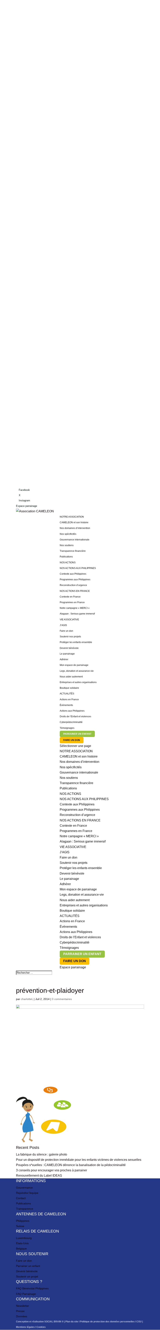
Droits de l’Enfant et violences (75, 716)
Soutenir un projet (27, 1276)
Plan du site (71, 1321)
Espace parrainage (26, 505)
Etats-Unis (22, 1243)
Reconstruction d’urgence (73, 585)
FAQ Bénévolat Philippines (32, 1288)
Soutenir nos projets (70, 636)
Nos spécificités (68, 534)
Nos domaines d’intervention (75, 528)
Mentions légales (25, 1327)
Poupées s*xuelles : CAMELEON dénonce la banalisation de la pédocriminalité (71, 1165)
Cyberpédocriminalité (71, 722)
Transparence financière (73, 551)
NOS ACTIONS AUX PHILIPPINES (84, 799)
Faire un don (66, 631)
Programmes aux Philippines (75, 579)
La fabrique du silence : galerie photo (41, 1154)
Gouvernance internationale (74, 539)
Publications (66, 556)
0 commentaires (62, 999)
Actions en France (69, 699)
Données (21, 1316)
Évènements (66, 705)
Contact (21, 1198)
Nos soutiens (67, 545)
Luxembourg (24, 1238)
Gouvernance (24, 1187)
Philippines (22, 1220)
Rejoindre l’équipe (27, 1192)
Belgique (21, 1248)
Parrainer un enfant (28, 1265)
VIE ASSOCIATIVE (69, 619)
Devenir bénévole (69, 648)
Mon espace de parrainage (74, 665)
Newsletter (22, 1305)
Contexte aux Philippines (73, 573)
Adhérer (64, 659)
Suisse (20, 1226)
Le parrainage (67, 653)
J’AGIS (64, 852)
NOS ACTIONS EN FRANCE (80, 820)
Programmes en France (72, 602)
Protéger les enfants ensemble (76, 642)
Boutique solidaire (69, 688)
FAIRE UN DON (71, 740)
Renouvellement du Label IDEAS (39, 1175)
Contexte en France (70, 596)
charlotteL (27, 999)
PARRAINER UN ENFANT (77, 734)
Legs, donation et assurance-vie (77, 671)
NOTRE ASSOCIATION (76, 751)
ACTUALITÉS (67, 693)
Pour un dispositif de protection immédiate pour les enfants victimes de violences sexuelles (78, 1159)
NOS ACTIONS (70, 793)
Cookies (41, 1327)
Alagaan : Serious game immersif (77, 613)
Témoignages (67, 728)
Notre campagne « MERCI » (75, 608)
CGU (139, 1321)
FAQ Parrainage (26, 1293)
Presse (20, 1311)
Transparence (24, 1208)
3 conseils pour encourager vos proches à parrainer (51, 1170)
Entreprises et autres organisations (78, 682)
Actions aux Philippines (72, 710)
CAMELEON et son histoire (74, 522)
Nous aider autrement (71, 676)
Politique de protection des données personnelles (107, 1321)
